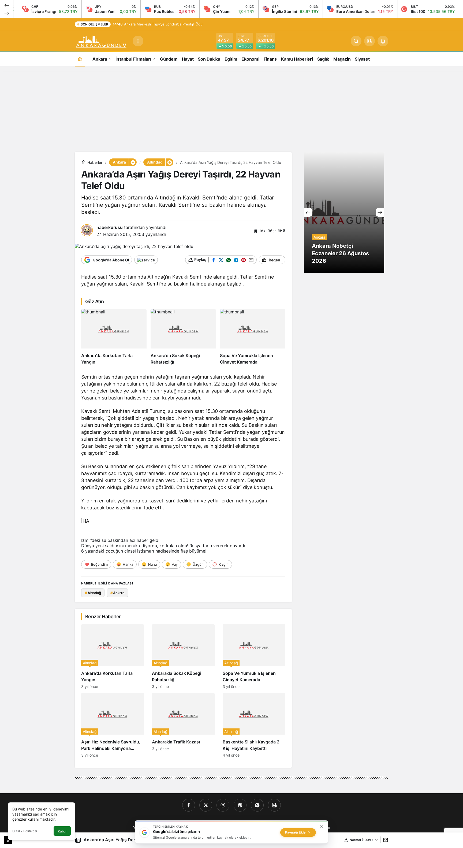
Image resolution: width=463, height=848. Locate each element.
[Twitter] (205, 805)
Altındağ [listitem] (93, 593)
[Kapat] (321, 826)
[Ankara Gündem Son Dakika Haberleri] (101, 40)
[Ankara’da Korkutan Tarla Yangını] (114, 337)
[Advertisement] (231, 109)
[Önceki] (6, 5)
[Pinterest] (240, 805)
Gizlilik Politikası (24, 831)
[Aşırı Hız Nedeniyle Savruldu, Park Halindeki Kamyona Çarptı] (112, 725)
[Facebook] (188, 805)
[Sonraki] (6, 13)
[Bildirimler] (383, 41)
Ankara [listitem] (117, 593)
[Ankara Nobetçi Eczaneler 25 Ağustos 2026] (344, 212)
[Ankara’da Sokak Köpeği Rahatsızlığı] (183, 337)
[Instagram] (222, 805)
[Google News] (274, 805)
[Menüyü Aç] (138, 41)
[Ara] (356, 41)
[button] (369, 41)
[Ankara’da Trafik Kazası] (183, 725)
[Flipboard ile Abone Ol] (146, 259)
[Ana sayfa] (79, 59)
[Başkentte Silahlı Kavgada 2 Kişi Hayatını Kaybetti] (254, 725)
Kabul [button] (62, 831)
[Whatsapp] (257, 805)
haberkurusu (109, 227)
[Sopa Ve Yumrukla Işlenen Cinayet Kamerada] (252, 337)
